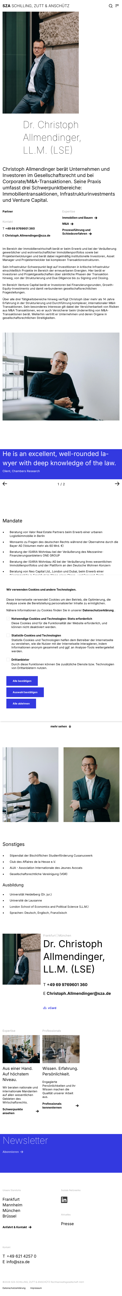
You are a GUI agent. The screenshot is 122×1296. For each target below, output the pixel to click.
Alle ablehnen (21, 703)
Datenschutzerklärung (98, 610)
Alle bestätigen (22, 680)
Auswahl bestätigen (25, 692)
